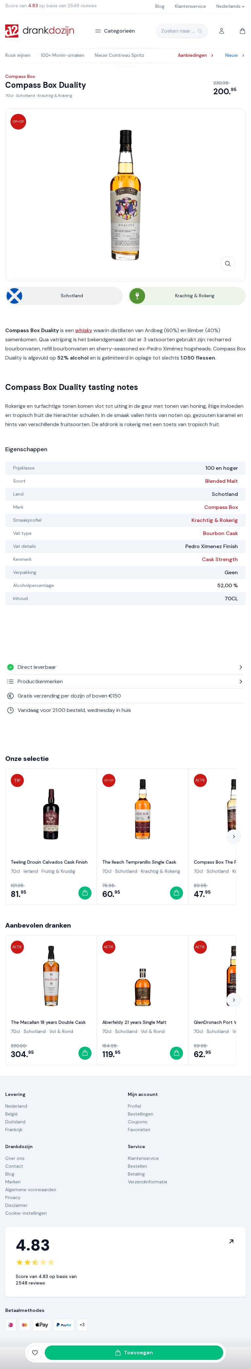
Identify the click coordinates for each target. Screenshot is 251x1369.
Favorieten (139, 1129)
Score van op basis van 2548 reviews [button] (51, 5)
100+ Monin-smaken (62, 55)
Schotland (25, 95)
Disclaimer (16, 1205)
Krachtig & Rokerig (55, 95)
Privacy (13, 1197)
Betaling (136, 1174)
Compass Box (221, 507)
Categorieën (119, 30)
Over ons (15, 1158)
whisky (83, 330)
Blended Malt (221, 481)
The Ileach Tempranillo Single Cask (139, 862)
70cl (9, 95)
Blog (9, 1174)
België (11, 1114)
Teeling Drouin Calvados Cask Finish (49, 862)
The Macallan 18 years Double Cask (48, 1022)
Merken (13, 1182)
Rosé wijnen (17, 55)
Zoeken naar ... (178, 30)
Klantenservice (143, 1158)
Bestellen (137, 1166)
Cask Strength (220, 559)
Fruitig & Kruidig (58, 871)
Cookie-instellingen (26, 1213)
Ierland (31, 871)
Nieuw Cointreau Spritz (119, 55)
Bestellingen (140, 1114)
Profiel (134, 1106)
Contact (14, 1166)
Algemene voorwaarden (30, 1189)
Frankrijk (14, 1129)
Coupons (137, 1122)
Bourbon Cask (220, 533)
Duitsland (15, 1122)
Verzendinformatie (147, 1182)
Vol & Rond (61, 1031)
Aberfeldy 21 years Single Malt (134, 1022)
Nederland (16, 1106)
